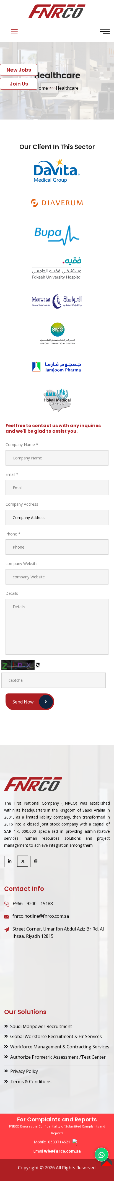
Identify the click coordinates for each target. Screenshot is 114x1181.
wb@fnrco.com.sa (62, 1151)
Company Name (22, 444)
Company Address (22, 504)
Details (12, 593)
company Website (22, 563)
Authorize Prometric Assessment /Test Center (58, 1057)
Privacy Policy (24, 1071)
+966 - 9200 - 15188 (32, 903)
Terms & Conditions (30, 1081)
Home (41, 88)
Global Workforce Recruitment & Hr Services (56, 1036)
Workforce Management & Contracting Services (59, 1047)
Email (12, 474)
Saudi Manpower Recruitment (41, 1026)
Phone (13, 534)
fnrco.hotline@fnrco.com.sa (40, 916)
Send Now (22, 702)
